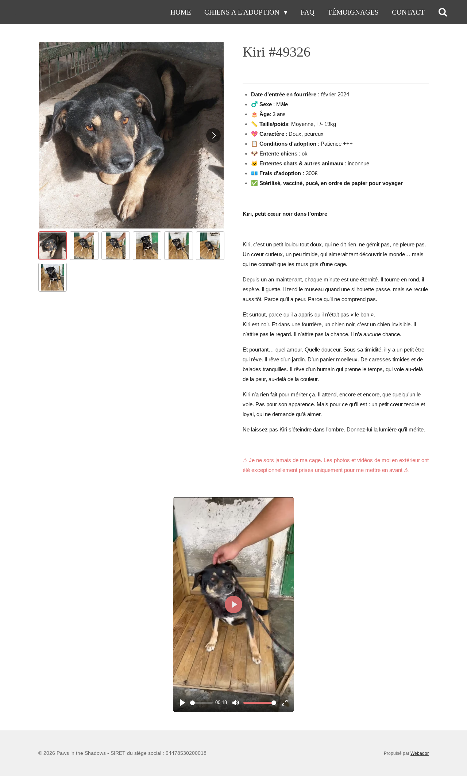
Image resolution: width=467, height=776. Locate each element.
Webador (419, 753)
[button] (52, 245)
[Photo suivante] (213, 135)
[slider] (201, 702)
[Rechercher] (442, 12)
